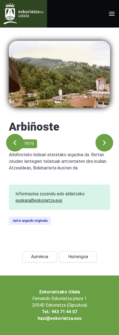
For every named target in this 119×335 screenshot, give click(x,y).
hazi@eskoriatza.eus (60, 318)
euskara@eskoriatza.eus (38, 200)
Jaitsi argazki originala (30, 221)
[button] (111, 13)
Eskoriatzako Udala (59, 292)
